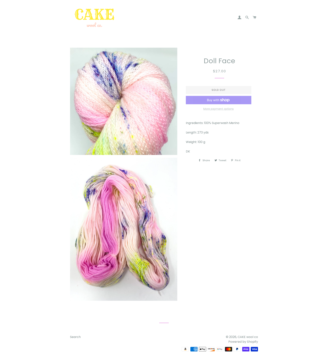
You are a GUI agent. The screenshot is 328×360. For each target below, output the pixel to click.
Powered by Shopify (243, 341)
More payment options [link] (218, 109)
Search (75, 337)
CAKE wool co (248, 337)
